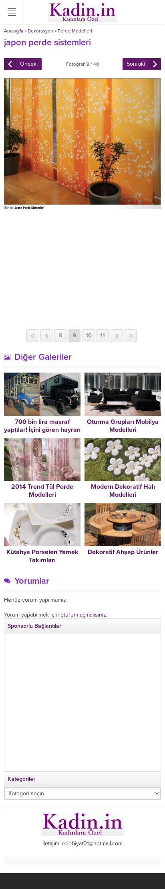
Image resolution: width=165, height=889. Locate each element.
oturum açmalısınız (83, 614)
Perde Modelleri (75, 31)
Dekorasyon (40, 31)
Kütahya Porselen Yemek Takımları (42, 556)
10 (89, 335)
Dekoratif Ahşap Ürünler (123, 552)
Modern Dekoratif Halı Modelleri (123, 491)
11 (102, 335)
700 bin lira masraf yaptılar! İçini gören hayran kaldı (42, 430)
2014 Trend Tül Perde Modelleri (42, 491)
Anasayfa (13, 31)
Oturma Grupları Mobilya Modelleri (123, 426)
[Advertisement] (82, 269)
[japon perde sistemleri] (82, 205)
